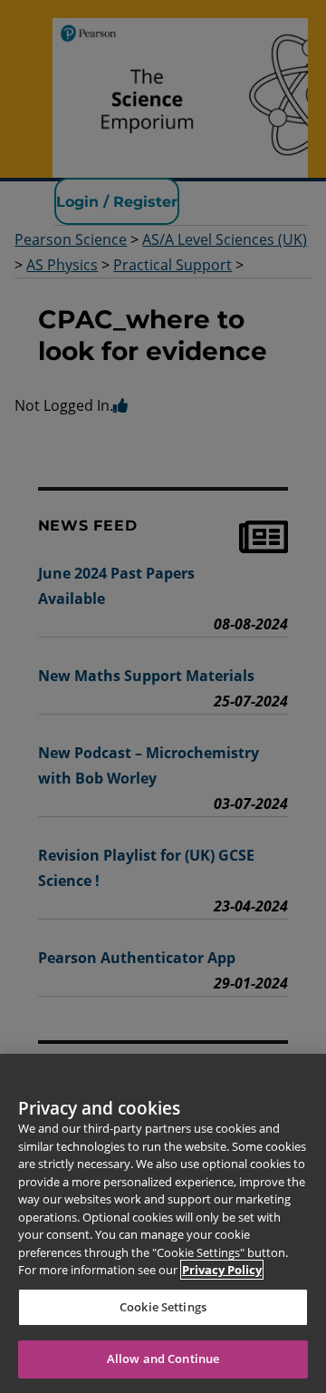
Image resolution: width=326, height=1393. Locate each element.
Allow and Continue (163, 1358)
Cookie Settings (163, 1307)
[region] (163, 1223)
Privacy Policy (222, 1269)
